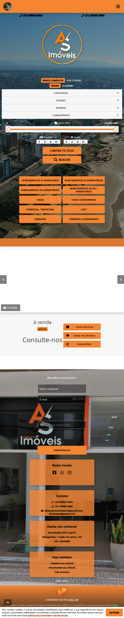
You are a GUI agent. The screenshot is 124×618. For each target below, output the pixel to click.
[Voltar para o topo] (7, 602)
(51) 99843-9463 (32, 15)
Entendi (114, 612)
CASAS (40, 199)
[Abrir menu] (118, 6)
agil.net (74, 599)
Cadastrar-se (62, 450)
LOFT (84, 209)
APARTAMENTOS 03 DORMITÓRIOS (40, 190)
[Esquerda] (3, 279)
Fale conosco (62, 571)
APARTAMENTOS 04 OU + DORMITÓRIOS (84, 190)
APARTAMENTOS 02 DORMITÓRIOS (84, 180)
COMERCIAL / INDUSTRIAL (40, 209)
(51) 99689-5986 (94, 15)
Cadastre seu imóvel (62, 563)
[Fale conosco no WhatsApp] (62, 472)
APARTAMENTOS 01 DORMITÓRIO (40, 180)
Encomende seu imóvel (62, 567)
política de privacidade (39, 615)
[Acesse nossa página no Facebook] (54, 472)
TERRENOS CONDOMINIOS (83, 219)
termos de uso (61, 615)
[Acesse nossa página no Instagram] (69, 472)
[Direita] (120, 279)
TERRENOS (40, 219)
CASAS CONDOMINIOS (84, 199)
